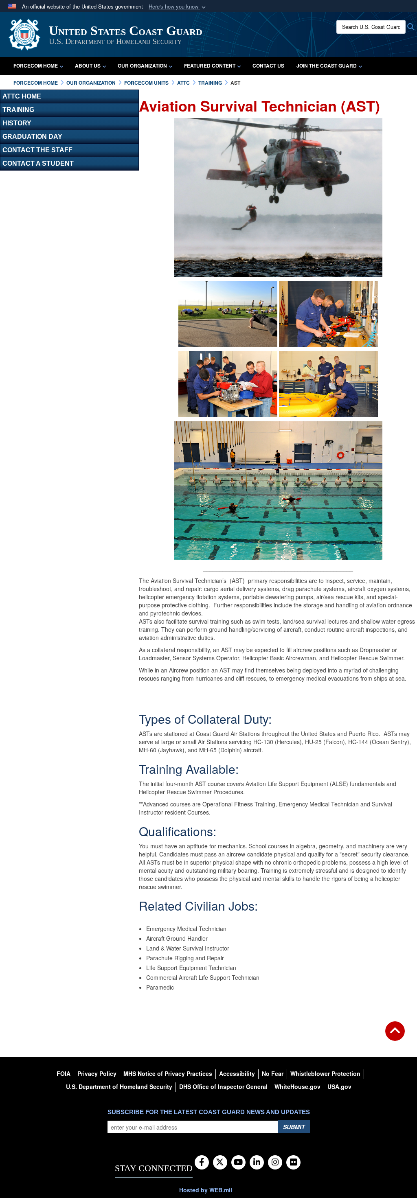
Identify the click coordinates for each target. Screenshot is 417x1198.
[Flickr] (293, 1163)
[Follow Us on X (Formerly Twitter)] (220, 1163)
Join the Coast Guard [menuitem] (326, 65)
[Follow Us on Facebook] (202, 1163)
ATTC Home (21, 96)
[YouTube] (238, 1163)
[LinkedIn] (257, 1163)
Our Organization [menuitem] (142, 65)
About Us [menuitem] (88, 65)
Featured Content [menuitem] (209, 65)
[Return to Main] (395, 1036)
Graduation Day (32, 136)
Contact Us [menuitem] (268, 65)
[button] (178, 6)
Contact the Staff (37, 150)
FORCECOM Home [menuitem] (35, 65)
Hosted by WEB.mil (205, 1190)
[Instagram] (275, 1163)
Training (18, 109)
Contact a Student (38, 163)
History (16, 123)
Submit (294, 1127)
